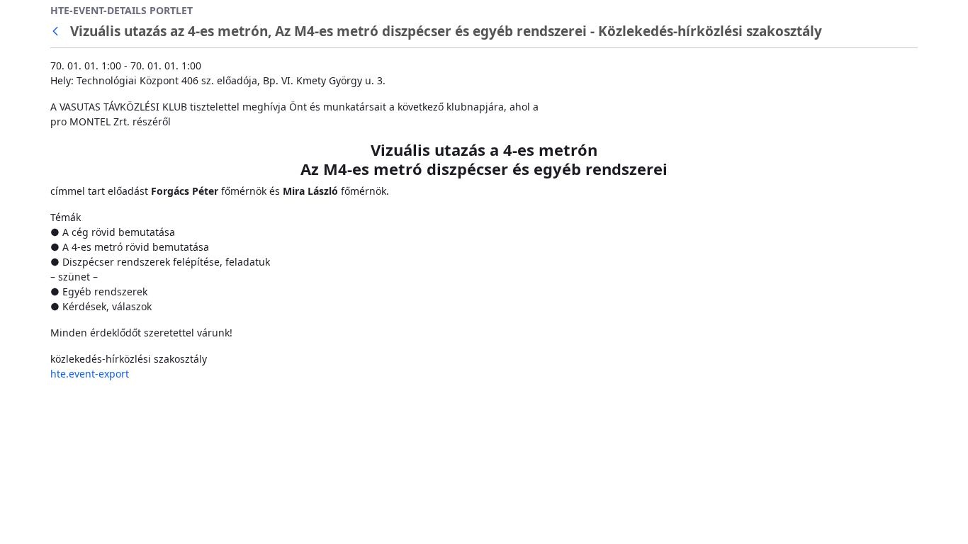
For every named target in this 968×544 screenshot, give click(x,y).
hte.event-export (89, 373)
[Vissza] (58, 31)
